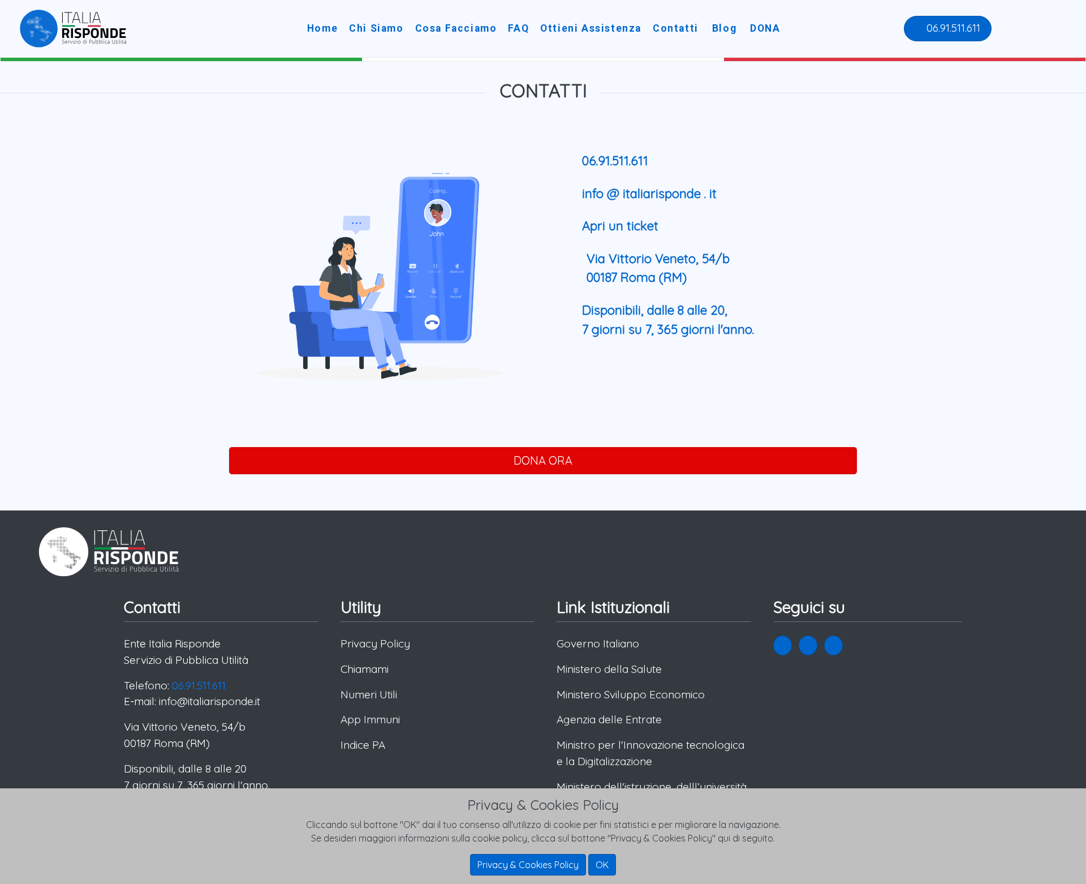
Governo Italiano (598, 643)
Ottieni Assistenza (590, 28)
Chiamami (365, 669)
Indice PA (363, 745)
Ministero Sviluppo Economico (631, 694)
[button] (782, 645)
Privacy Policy (375, 643)
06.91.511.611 (952, 28)
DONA (765, 28)
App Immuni (370, 719)
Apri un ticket (620, 226)
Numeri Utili (369, 694)
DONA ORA (543, 460)
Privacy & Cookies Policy (528, 864)
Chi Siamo (376, 28)
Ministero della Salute (609, 669)
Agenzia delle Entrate (609, 719)
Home (322, 28)
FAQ (518, 28)
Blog (724, 28)
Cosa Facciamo (456, 28)
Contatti (676, 28)
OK (602, 864)
